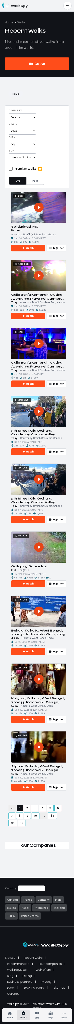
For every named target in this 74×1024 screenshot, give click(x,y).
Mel (13, 570)
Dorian (15, 230)
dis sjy (15, 638)
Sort (12, 150)
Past (35, 180)
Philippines (41, 908)
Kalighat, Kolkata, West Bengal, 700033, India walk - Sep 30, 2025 (38, 700)
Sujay (14, 705)
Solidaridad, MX (24, 226)
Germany (44, 899)
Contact (13, 994)
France (27, 899)
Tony (14, 302)
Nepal (25, 908)
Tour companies (50, 964)
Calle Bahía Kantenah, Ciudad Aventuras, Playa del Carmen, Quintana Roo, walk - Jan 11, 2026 (36, 296)
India (58, 899)
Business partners (19, 982)
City (12, 137)
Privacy (46, 982)
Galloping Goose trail (29, 566)
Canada (12, 899)
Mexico (11, 908)
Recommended (18, 964)
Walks (21, 22)
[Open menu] (67, 6)
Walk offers (43, 970)
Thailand (59, 908)
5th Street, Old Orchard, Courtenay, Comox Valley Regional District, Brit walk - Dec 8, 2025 (38, 432)
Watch (30, 248)
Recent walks (33, 958)
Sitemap (59, 988)
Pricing (27, 976)
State (13, 124)
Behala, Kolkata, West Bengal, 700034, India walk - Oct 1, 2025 (38, 632)
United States (30, 916)
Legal (11, 988)
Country (15, 110)
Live (17, 180)
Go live (39, 64)
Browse (10, 958)
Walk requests (17, 970)
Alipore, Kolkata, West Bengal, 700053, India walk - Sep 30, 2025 (37, 768)
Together (58, 248)
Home (9, 22)
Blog (10, 976)
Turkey (11, 916)
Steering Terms (34, 988)
